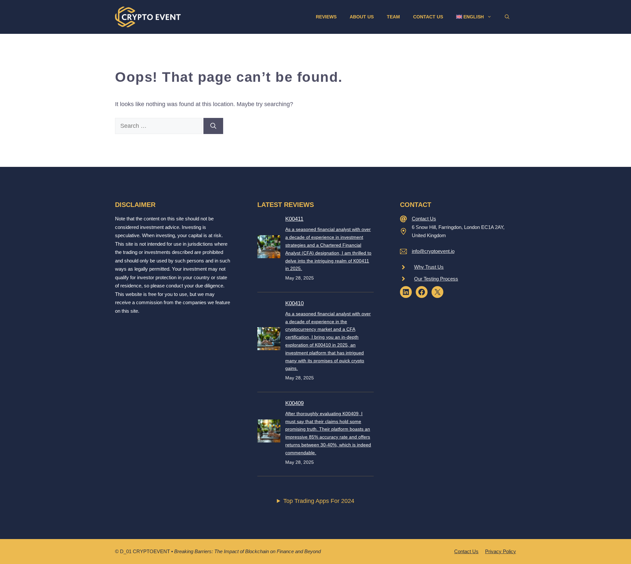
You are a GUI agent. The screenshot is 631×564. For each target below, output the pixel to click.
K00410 (294, 303)
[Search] (213, 126)
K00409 (294, 403)
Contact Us (428, 16)
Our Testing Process (436, 279)
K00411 (294, 219)
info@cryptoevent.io (433, 251)
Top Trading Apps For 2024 (318, 501)
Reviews (326, 16)
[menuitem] (474, 17)
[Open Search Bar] (507, 17)
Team (393, 16)
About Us (362, 16)
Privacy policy (500, 551)
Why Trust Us (429, 267)
